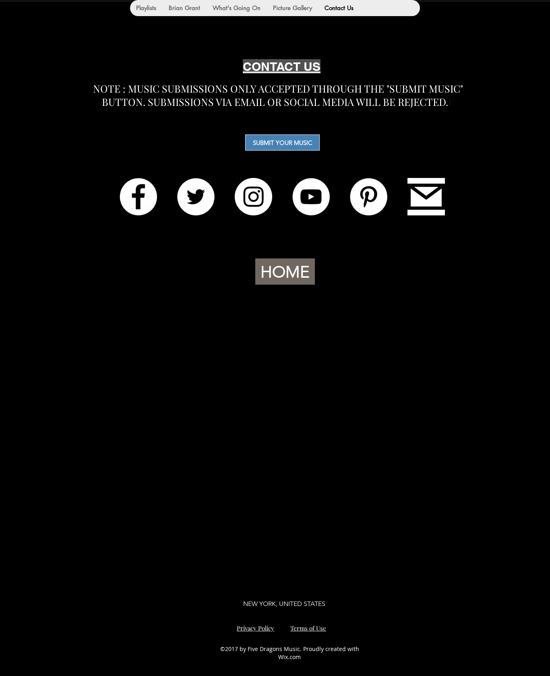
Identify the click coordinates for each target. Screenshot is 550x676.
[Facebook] (138, 196)
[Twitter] (196, 196)
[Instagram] (253, 196)
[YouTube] (311, 196)
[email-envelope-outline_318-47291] (426, 196)
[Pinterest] (368, 196)
